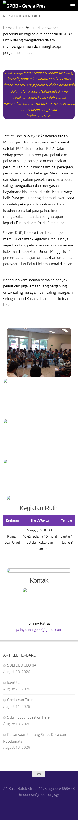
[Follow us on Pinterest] (56, 806)
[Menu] (72, 5)
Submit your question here (28, 717)
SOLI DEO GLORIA (21, 665)
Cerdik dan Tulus (20, 700)
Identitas (14, 682)
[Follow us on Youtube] (45, 806)
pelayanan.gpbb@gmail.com (39, 629)
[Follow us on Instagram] (33, 806)
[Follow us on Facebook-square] (22, 806)
